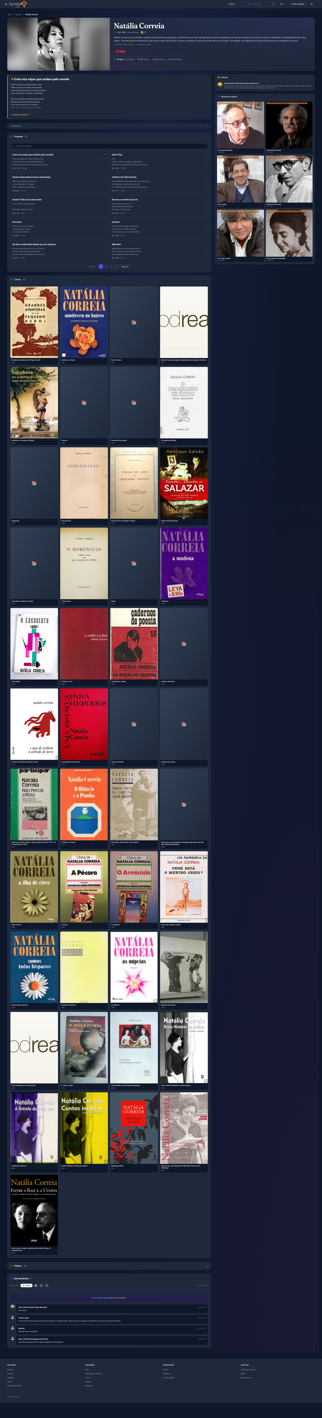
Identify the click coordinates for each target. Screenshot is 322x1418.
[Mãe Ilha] (159, 251)
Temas (9, 1382)
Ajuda (243, 1374)
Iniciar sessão (298, 4)
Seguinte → (126, 267)
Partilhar (28, 1285)
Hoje (87, 1370)
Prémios (88, 1382)
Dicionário (89, 1386)
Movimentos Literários (93, 1374)
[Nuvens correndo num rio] (159, 206)
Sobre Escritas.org (248, 1370)
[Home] (6, 4)
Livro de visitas (168, 1378)
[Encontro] (59, 228)
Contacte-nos (246, 1378)
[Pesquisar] (12, 146)
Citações (10, 1378)
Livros (87, 1378)
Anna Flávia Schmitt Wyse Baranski (32, 1307)
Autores (18, 14)
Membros (166, 1374)
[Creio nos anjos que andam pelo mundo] (59, 161)
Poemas (10, 1370)
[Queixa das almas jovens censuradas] (59, 183)
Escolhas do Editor (14, 1386)
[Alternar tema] (312, 4)
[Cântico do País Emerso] (159, 183)
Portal (165, 1370)
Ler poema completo (20, 115)
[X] (47, 1285)
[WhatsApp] (41, 1285)
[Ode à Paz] (159, 161)
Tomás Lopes (23, 1318)
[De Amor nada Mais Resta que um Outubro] (59, 251)
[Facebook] (36, 1285)
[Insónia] (159, 228)
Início (9, 14)
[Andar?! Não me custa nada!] (59, 206)
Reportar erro (203, 1285)
